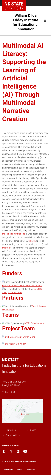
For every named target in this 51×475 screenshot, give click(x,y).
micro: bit (6, 247)
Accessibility (8, 469)
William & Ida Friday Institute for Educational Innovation (25, 22)
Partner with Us (13, 435)
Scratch (32, 241)
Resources (31, 469)
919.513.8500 (9, 392)
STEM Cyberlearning (34, 323)
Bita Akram (20, 343)
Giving (33, 430)
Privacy (19, 469)
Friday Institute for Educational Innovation (22, 285)
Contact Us (11, 430)
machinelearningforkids (13, 233)
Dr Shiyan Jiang (27, 337)
